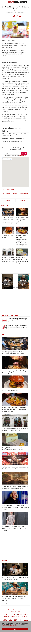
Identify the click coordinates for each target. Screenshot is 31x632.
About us (6, 615)
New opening (6, 193)
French (15, 193)
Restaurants (23, 610)
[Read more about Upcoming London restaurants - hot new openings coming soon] (4, 327)
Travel (20, 612)
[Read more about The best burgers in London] (8, 230)
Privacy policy (15, 616)
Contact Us (13, 615)
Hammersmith (24, 193)
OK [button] (15, 629)
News (9, 610)
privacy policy (22, 155)
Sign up (24, 153)
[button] (11, 16)
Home (5, 610)
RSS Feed (21, 615)
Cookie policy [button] (5, 625)
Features (15, 610)
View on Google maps (8, 189)
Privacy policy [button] (14, 625)
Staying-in (13, 612)
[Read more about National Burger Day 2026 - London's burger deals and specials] (21, 212)
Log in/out (24, 616)
